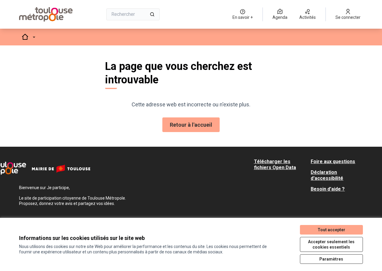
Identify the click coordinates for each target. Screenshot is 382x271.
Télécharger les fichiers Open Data (275, 164)
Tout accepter (331, 229)
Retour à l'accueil (191, 125)
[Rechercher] (152, 14)
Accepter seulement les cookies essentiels (331, 244)
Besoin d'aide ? (328, 189)
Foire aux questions (333, 161)
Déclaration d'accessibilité (327, 175)
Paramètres (331, 259)
